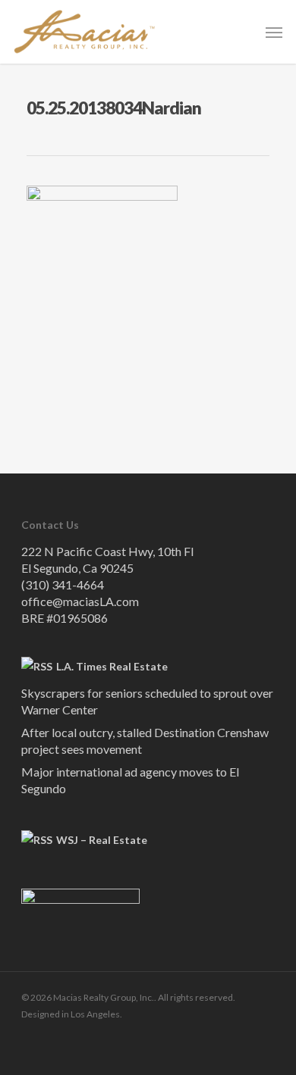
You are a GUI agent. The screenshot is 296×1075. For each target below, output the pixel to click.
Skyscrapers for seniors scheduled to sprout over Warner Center (147, 701)
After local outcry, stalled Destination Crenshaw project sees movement (145, 740)
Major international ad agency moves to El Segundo (130, 779)
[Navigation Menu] (274, 31)
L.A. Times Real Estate (112, 666)
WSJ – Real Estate (101, 839)
